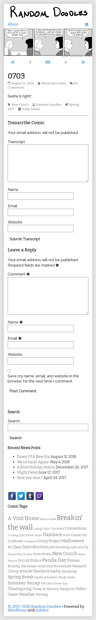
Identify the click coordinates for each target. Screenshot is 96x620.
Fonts (66, 535)
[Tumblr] (30, 496)
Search (14, 421)
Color (46, 528)
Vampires (67, 589)
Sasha (35, 109)
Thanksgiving (20, 589)
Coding (37, 528)
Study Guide (66, 577)
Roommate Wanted (69, 566)
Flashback (52, 534)
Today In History (45, 589)
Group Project (49, 541)
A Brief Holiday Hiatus (36, 467)
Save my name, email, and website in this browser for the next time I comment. (43, 378)
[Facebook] (12, 496)
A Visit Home (23, 518)
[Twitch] (39, 496)
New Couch (20, 105)
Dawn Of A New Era (33, 456)
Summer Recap (24, 583)
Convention (75, 528)
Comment (19, 274)
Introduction (35, 546)
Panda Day (54, 560)
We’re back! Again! (33, 462)
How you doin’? (30, 477)
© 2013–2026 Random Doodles (34, 606)
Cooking (13, 535)
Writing (42, 595)
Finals (38, 535)
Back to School (48, 519)
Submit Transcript (25, 239)
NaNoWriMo (42, 554)
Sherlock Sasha (47, 571)
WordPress (17, 610)
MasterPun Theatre (20, 554)
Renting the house (22, 566)
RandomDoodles (53, 83)
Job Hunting (59, 547)
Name (13, 189)
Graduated (30, 541)
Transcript (16, 142)
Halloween (73, 540)
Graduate (15, 541)
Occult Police (29, 560)
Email (12, 206)
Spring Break (20, 576)
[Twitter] (21, 496)
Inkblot (42, 610)
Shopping (69, 571)
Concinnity (57, 528)
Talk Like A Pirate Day (54, 583)
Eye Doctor (26, 535)
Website (15, 222)
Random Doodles (49, 105)
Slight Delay (27, 472)
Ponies (73, 560)
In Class (15, 547)
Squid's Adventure (46, 577)
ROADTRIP (45, 566)
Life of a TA (79, 547)
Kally (25, 109)
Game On (79, 535)
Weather (27, 594)
